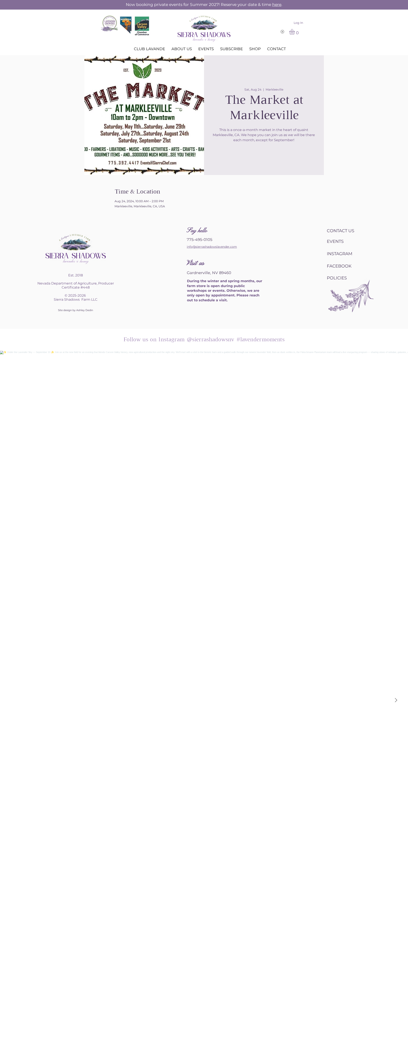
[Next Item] (396, 700)
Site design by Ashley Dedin (75, 310)
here (276, 4)
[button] (295, 31)
